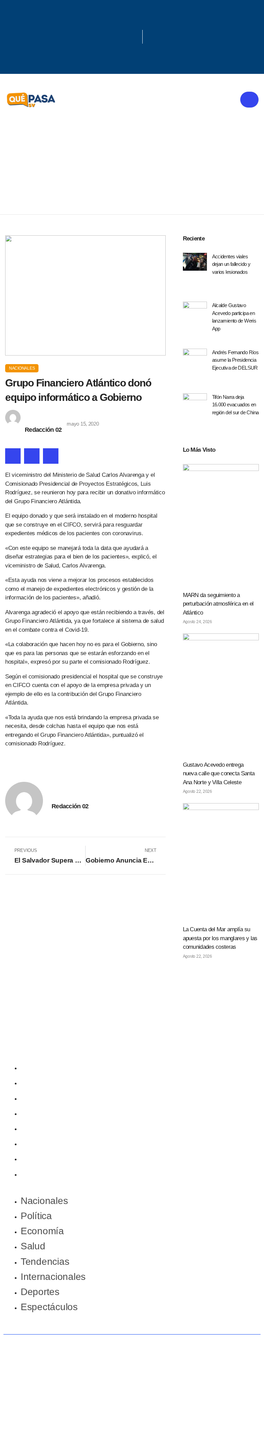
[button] (13, 456)
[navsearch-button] (151, 37)
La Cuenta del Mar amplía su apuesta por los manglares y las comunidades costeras (220, 938)
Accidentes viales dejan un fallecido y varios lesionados (231, 264)
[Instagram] (128, 44)
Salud (33, 1112)
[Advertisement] (132, 163)
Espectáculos (49, 1173)
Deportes (40, 1158)
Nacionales (22, 368)
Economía (42, 1097)
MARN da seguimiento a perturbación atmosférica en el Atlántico (218, 604)
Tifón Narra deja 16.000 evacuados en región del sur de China (235, 404)
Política (36, 1082)
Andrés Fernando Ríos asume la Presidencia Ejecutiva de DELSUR (235, 360)
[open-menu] (249, 99)
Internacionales (53, 1143)
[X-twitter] (128, 24)
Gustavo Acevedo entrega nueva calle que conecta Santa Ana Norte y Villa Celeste (219, 774)
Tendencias (45, 1128)
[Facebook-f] (106, 24)
